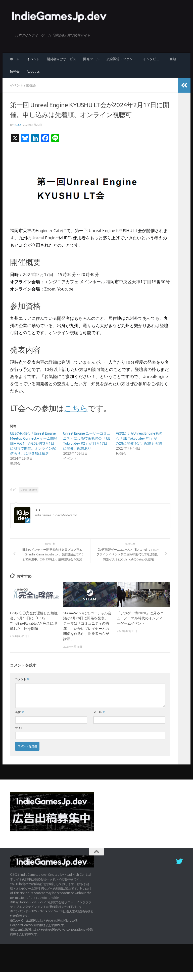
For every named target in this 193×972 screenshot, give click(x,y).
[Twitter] (179, 861)
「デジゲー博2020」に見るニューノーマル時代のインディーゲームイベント (140, 618)
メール (99, 712)
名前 (19, 712)
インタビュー (153, 59)
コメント (22, 679)
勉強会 (15, 71)
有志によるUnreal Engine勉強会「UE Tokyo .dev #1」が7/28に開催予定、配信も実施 (139, 438)
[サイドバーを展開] (184, 85)
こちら (76, 408)
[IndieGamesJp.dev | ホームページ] (60, 16)
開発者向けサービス (61, 59)
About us (33, 71)
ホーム (15, 59)
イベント (33, 59)
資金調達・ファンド (121, 59)
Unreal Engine (29, 489)
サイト (19, 727)
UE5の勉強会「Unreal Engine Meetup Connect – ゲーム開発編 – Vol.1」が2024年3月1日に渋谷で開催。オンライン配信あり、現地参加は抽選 (33, 443)
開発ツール (91, 59)
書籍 (173, 59)
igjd (18, 124)
